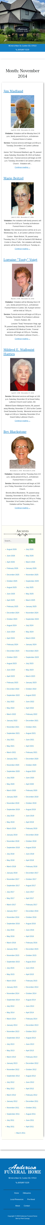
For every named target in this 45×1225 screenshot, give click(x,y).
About (17, 1206)
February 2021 (31, 752)
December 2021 (32, 721)
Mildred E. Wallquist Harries (18, 351)
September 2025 (32, 581)
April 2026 (11, 562)
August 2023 (12, 663)
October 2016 (31, 917)
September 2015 (13, 962)
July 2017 (10, 892)
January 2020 (12, 797)
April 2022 (30, 708)
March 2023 (30, 676)
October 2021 (31, 727)
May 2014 (10, 1012)
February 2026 (12, 568)
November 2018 (13, 841)
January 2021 (12, 759)
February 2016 (31, 943)
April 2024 (11, 638)
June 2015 (30, 968)
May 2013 (10, 1050)
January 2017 (12, 911)
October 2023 (12, 657)
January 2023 (31, 682)
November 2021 (13, 727)
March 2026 (30, 562)
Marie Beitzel (13, 178)
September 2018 (13, 847)
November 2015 (13, 955)
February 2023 (12, 682)
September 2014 (13, 1000)
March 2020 (11, 790)
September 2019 (13, 809)
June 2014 (30, 1006)
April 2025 (11, 600)
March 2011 (20, 1133)
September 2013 (13, 1038)
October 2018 (31, 841)
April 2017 (30, 898)
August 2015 (31, 962)
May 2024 (30, 632)
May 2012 (10, 1089)
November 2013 (13, 1031)
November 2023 (32, 651)
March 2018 (11, 866)
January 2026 (31, 568)
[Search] (32, 540)
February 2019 (31, 828)
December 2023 (13, 651)
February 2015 (31, 981)
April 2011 (30, 1127)
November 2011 (13, 1108)
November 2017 (13, 879)
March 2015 (11, 981)
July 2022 (10, 702)
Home (16, 1193)
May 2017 (10, 898)
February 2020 (31, 790)
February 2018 (31, 866)
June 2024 (11, 632)
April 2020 (30, 784)
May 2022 (10, 708)
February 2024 (12, 644)
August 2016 (31, 924)
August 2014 (31, 1000)
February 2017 (31, 905)
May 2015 (10, 974)
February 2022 (31, 714)
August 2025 (12, 587)
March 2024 (30, 638)
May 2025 (30, 594)
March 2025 (30, 600)
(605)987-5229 (23, 50)
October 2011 (31, 1108)
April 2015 (30, 974)
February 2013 (31, 1057)
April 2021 (30, 746)
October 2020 (31, 765)
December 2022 (13, 689)
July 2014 (10, 1006)
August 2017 (31, 885)
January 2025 (31, 606)
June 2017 (30, 892)
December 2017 (32, 873)
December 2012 (32, 1063)
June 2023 (11, 670)
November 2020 (13, 765)
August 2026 (12, 549)
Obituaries (27, 1193)
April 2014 (30, 1012)
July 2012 (10, 1082)
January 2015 (12, 987)
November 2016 (13, 917)
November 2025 (32, 575)
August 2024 (12, 625)
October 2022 (31, 689)
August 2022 (31, 695)
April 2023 (11, 676)
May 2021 (10, 746)
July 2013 (10, 1044)
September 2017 (13, 885)
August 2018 (31, 847)
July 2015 (10, 968)
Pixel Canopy (25, 1218)
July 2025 (29, 587)
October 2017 (31, 879)
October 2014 (31, 993)
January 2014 (12, 1025)
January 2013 (12, 1063)
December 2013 (32, 1025)
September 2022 (13, 695)
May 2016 (10, 936)
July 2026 (29, 549)
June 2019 (30, 816)
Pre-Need (31, 1199)
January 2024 (31, 644)
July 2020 (10, 778)
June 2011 (30, 1120)
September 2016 (13, 924)
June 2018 (30, 854)
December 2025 (13, 575)
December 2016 (32, 911)
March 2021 (11, 752)
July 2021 (10, 740)
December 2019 (32, 797)
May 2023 (30, 670)
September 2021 (13, 733)
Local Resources (16, 1199)
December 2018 (32, 835)
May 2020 (10, 784)
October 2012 (31, 1069)
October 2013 (31, 1031)
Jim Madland (13, 91)
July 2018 (10, 854)
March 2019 (11, 828)
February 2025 (12, 606)
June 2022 (30, 702)
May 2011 (10, 1127)
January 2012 (12, 1101)
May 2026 (30, 556)
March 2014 (11, 1019)
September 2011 (13, 1114)
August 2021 (31, 733)
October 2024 (12, 619)
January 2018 (12, 873)
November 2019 (13, 803)
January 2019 (12, 835)
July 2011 (10, 1120)
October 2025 (12, 581)
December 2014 (32, 987)
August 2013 (31, 1038)
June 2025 (11, 594)
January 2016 (12, 949)
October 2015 (31, 955)
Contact (27, 1206)
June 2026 (11, 556)
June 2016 (30, 930)
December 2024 (13, 613)
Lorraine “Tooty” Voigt (20, 259)
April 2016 (30, 936)
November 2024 (32, 613)
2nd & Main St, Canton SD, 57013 (23, 46)
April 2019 (30, 822)
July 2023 (29, 663)
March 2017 (11, 905)
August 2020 (31, 771)
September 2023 (32, 657)
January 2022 (12, 721)
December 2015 (32, 949)
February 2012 (31, 1095)
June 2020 (30, 778)
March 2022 (11, 714)
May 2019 (10, 822)
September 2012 (13, 1076)
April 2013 (30, 1050)
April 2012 (30, 1089)
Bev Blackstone (14, 431)
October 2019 (31, 803)
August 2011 (31, 1114)
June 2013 (30, 1044)
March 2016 (11, 943)
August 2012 (31, 1076)
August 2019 (31, 809)
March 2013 (11, 1057)
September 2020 (13, 771)
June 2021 (30, 740)
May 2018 (10, 860)
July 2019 (10, 816)
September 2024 (32, 619)
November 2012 (13, 1069)
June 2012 (30, 1082)
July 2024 (29, 625)
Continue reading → (22, 167)
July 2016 (10, 930)
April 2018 (30, 860)
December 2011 (32, 1101)
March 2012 (11, 1095)
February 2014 (31, 1019)
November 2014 (13, 993)
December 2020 (32, 759)
